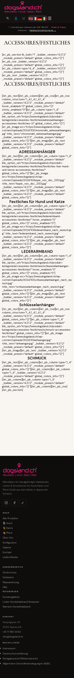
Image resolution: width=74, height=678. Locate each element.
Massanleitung (11, 582)
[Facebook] (14, 502)
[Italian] (44, 18)
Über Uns (8, 537)
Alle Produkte (10, 518)
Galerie (7, 547)
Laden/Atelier (10, 557)
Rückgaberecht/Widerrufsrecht (20, 658)
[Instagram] (6, 502)
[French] (35, 18)
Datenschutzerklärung (15, 653)
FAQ (5, 587)
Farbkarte (8, 577)
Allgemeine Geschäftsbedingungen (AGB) (26, 663)
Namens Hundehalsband (16, 606)
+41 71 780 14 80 (12, 631)
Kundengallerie (11, 596)
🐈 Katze (8, 527)
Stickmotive (10, 572)
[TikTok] (22, 502)
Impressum (9, 648)
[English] (31, 18)
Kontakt (7, 552)
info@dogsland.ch (13, 636)
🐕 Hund (7, 523)
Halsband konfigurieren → (43, 30)
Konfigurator (10, 542)
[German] (40, 18)
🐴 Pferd (7, 532)
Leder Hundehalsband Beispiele (21, 601)
